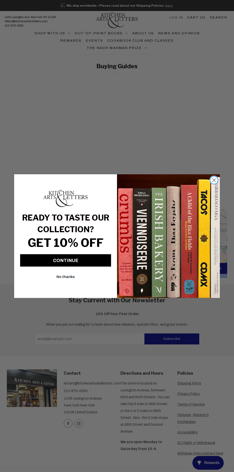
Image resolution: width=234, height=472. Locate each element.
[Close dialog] (214, 180)
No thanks (65, 277)
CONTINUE (65, 260)
